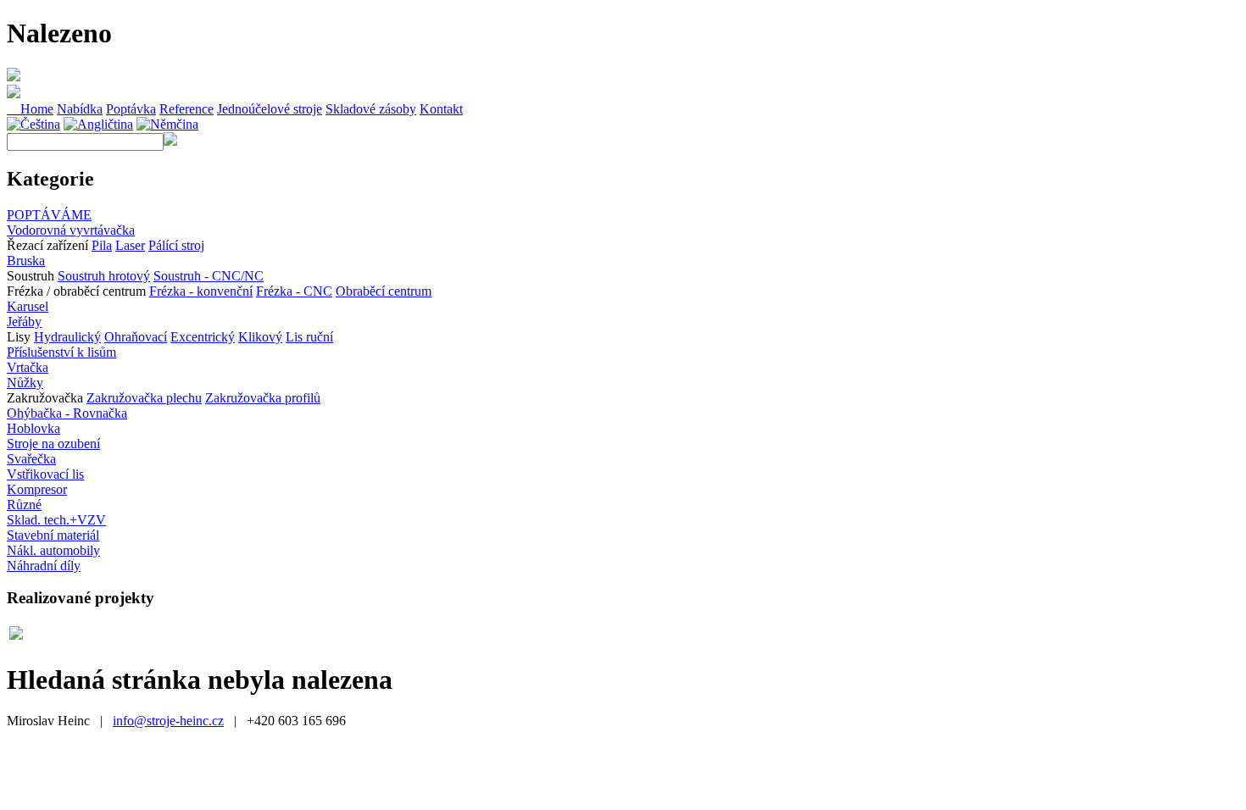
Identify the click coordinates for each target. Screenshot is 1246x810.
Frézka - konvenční (201, 291)
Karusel (27, 306)
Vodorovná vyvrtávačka (71, 230)
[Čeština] (33, 124)
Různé (24, 504)
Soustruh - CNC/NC (208, 276)
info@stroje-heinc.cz (168, 720)
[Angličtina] (98, 124)
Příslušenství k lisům (61, 352)
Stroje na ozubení (53, 443)
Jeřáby (24, 321)
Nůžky (25, 382)
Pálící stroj (176, 245)
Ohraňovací (135, 337)
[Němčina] (167, 124)
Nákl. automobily (53, 550)
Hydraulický (67, 337)
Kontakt (441, 109)
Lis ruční (309, 337)
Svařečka (31, 459)
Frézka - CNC (294, 291)
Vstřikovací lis (45, 474)
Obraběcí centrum (383, 291)
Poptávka (131, 109)
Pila (102, 245)
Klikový (260, 337)
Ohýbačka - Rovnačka (67, 413)
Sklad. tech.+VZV (56, 520)
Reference (186, 109)
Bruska (26, 260)
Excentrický (202, 337)
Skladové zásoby (370, 109)
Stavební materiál (53, 535)
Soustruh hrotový (104, 276)
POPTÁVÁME (49, 215)
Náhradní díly (44, 565)
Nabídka (80, 109)
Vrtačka (27, 367)
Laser (130, 245)
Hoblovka (33, 428)
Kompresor (37, 489)
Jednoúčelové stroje (269, 109)
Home (30, 109)
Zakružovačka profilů (262, 398)
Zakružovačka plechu (144, 398)
